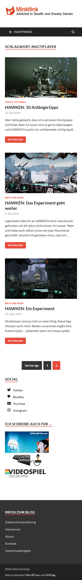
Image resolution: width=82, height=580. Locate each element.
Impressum (12, 529)
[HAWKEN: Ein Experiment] (41, 280)
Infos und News (14, 197)
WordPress (33, 575)
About (9, 536)
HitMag (50, 575)
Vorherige (32, 365)
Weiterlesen (14, 138)
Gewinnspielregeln (18, 550)
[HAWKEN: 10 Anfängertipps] (41, 79)
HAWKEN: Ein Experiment (30, 308)
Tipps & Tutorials (15, 102)
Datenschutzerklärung (20, 522)
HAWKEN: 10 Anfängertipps (31, 107)
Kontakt (11, 543)
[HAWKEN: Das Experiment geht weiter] (41, 174)
